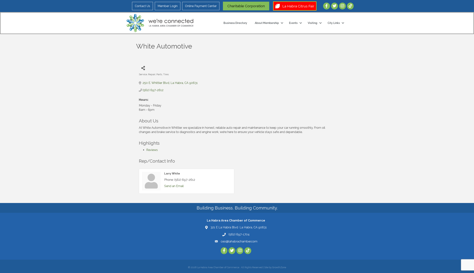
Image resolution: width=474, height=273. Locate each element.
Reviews (152, 150)
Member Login (168, 6)
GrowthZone (279, 267)
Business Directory (235, 22)
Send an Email (174, 186)
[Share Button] (143, 68)
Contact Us (142, 6)
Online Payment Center (201, 6)
